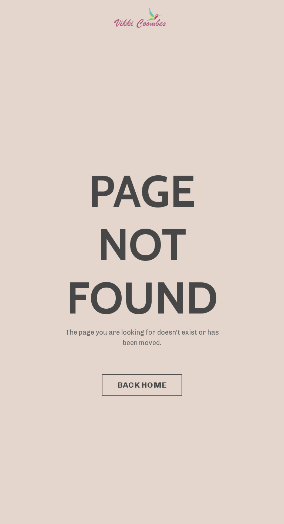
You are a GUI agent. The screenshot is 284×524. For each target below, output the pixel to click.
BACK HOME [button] (142, 384)
